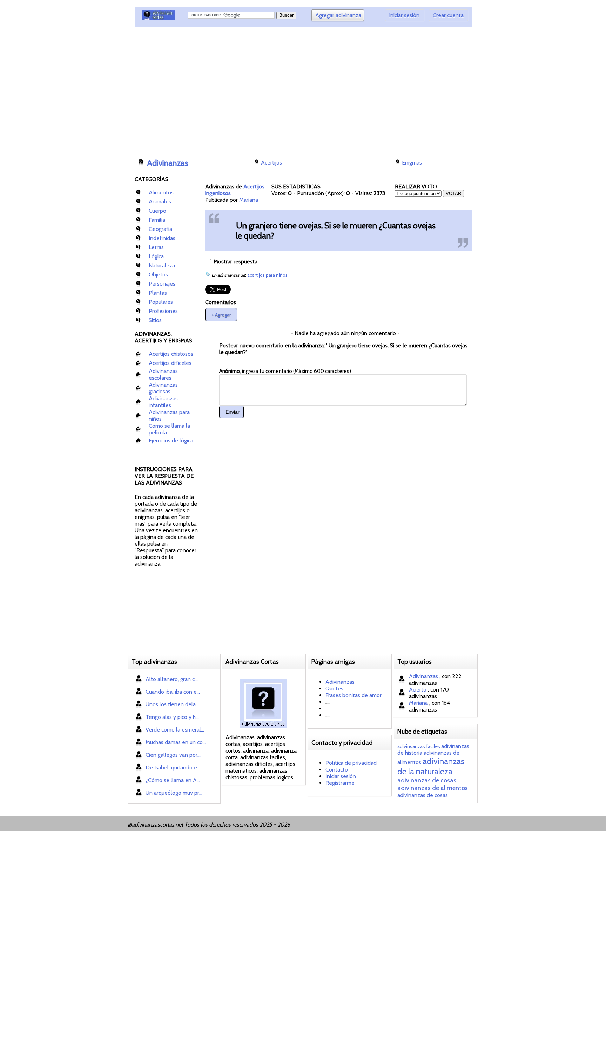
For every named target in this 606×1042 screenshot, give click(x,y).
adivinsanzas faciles (418, 746)
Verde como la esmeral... (175, 729)
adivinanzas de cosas (426, 780)
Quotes (334, 688)
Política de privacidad (351, 763)
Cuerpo (157, 210)
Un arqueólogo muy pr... (174, 792)
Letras (156, 247)
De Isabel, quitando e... (173, 767)
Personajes (162, 283)
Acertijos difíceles (170, 363)
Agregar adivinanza (338, 15)
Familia (157, 219)
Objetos (158, 274)
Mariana (248, 199)
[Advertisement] (263, 89)
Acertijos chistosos (171, 353)
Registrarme (340, 783)
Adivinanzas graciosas (163, 388)
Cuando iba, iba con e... (173, 691)
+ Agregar (221, 314)
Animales (160, 201)
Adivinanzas (167, 163)
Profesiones (163, 311)
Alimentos (161, 192)
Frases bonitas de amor (353, 695)
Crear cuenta (448, 15)
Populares (161, 302)
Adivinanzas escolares (163, 374)
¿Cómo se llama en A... (173, 780)
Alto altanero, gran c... (172, 679)
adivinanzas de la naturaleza (430, 766)
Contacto (336, 769)
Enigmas (412, 162)
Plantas (158, 292)
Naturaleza (162, 265)
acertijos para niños (267, 275)
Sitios (155, 320)
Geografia (160, 229)
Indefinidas (162, 238)
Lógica (156, 256)
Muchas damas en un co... (176, 742)
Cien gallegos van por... (173, 755)
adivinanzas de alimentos (432, 788)
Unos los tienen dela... (172, 704)
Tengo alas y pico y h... (172, 717)
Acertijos (271, 162)
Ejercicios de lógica (171, 440)
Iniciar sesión (404, 15)
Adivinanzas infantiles (163, 401)
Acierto (418, 689)
